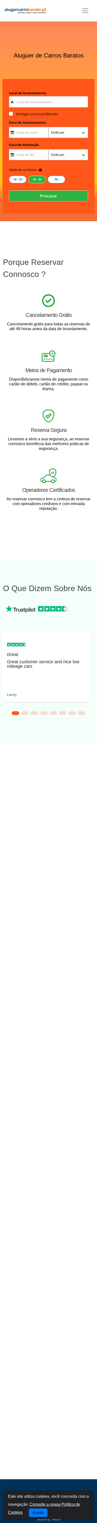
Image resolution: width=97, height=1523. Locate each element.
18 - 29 (17, 179)
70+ (56, 179)
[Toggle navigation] (85, 10)
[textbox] (48, 101)
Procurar (48, 196)
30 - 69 (37, 179)
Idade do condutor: (23, 169)
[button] (15, 713)
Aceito (38, 1513)
